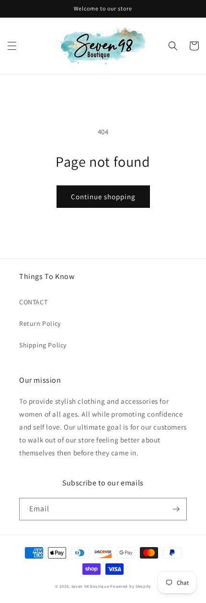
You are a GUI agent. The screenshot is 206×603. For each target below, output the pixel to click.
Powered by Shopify (130, 586)
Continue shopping (103, 196)
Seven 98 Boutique (91, 586)
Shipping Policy (43, 345)
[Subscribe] (175, 509)
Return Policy (40, 323)
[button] (12, 45)
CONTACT (33, 302)
